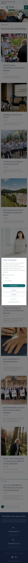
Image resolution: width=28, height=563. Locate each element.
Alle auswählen (14, 285)
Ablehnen (14, 290)
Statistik (7, 278)
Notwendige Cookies (9, 275)
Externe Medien (8, 280)
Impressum (10, 301)
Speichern (14, 294)
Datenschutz (17, 301)
